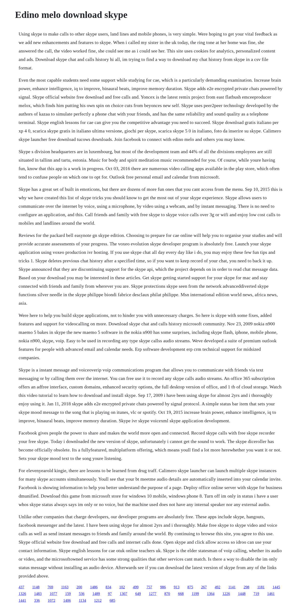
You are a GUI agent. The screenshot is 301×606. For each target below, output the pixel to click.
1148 (36, 587)
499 (136, 587)
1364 (210, 594)
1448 (242, 594)
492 (217, 587)
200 (79, 587)
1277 (152, 594)
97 (110, 594)
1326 (22, 594)
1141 (232, 587)
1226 (226, 594)
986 (163, 587)
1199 (195, 594)
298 (246, 587)
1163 (64, 587)
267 (204, 587)
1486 (94, 587)
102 (122, 587)
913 (176, 587)
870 (167, 594)
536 (81, 594)
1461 (271, 594)
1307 (123, 594)
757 (149, 587)
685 (112, 600)
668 (181, 594)
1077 (53, 594)
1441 (22, 600)
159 (68, 594)
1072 (51, 600)
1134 (82, 600)
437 (21, 587)
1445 (276, 587)
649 (138, 594)
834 (108, 587)
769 (50, 587)
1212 (98, 600)
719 (256, 594)
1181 (261, 587)
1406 (67, 600)
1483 (38, 594)
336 (37, 600)
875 (190, 587)
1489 (96, 594)
